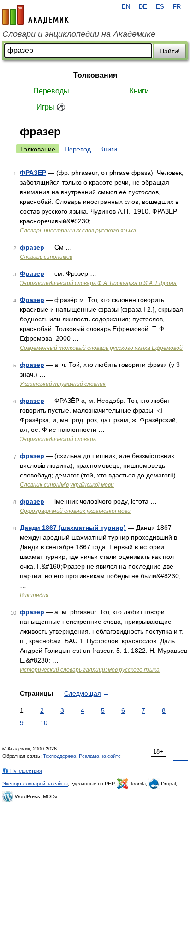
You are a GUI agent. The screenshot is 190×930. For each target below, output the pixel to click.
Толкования (95, 75)
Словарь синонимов (46, 257)
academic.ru (35, 15)
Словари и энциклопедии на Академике (78, 34)
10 (44, 723)
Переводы (51, 91)
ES (160, 7)
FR (177, 7)
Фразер (32, 273)
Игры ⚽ (50, 107)
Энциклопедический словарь (58, 439)
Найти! (170, 51)
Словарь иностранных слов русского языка (78, 230)
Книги (139, 91)
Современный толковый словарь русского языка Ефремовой (101, 348)
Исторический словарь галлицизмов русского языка (90, 670)
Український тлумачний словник (63, 384)
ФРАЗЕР (33, 172)
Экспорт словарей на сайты (35, 783)
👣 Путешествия (22, 770)
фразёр (32, 612)
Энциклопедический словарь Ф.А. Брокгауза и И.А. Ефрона (98, 283)
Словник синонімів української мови (67, 485)
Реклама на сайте (100, 756)
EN (126, 7)
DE (143, 7)
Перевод (78, 149)
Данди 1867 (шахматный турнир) (73, 527)
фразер (32, 247)
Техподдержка (59, 756)
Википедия (34, 595)
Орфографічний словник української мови (75, 511)
